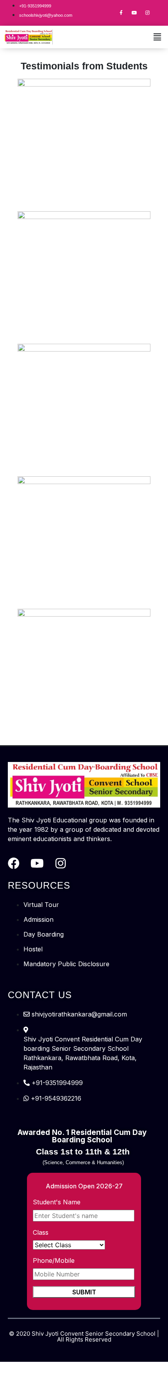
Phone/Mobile (54, 1260)
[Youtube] (134, 12)
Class (40, 1232)
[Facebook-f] (121, 12)
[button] (157, 37)
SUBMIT (84, 1292)
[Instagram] (147, 12)
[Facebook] (13, 863)
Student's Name (56, 1202)
